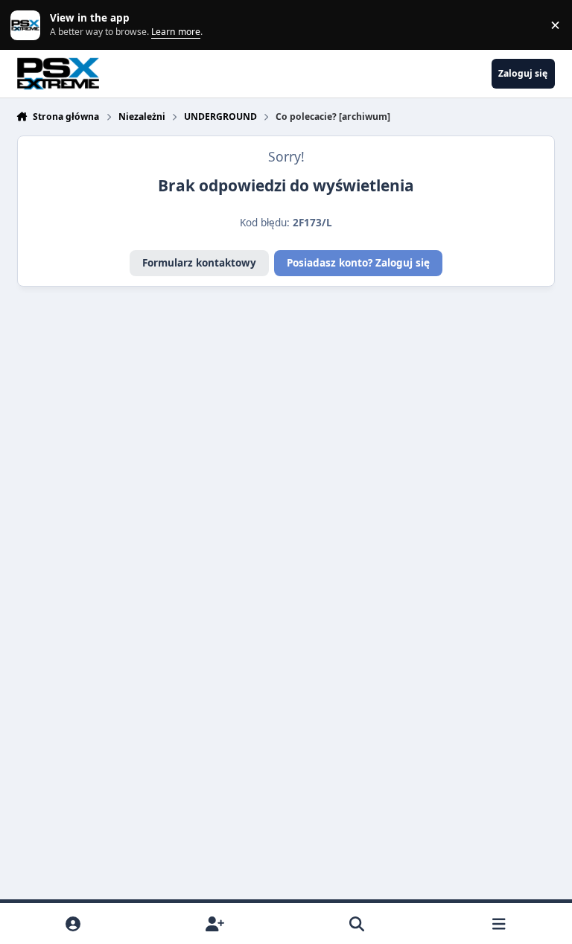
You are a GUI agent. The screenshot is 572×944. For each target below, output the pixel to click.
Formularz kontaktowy (199, 263)
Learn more (28, 24)
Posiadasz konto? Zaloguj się (358, 263)
